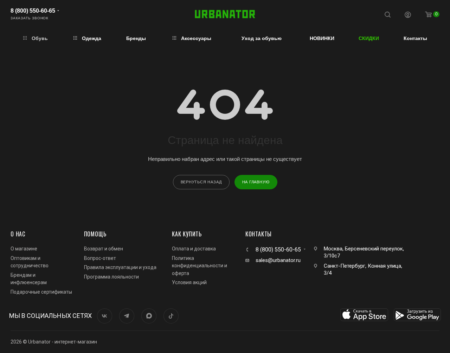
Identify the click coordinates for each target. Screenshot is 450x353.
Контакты (258, 234)
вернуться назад (201, 182)
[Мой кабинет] (408, 15)
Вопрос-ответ (100, 258)
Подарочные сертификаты (41, 292)
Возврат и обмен (103, 248)
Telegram (126, 315)
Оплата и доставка (194, 248)
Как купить (187, 234)
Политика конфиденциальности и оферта (199, 265)
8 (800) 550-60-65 (33, 11)
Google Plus (148, 315)
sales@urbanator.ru (278, 260)
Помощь (95, 234)
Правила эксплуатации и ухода (120, 267)
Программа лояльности (111, 277)
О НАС (18, 234)
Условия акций (189, 282)
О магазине (24, 248)
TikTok (171, 315)
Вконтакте (104, 315)
